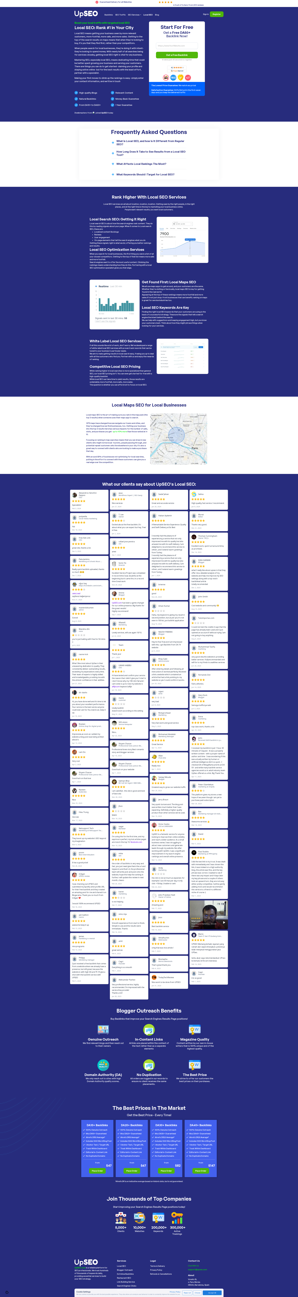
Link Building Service (126, 1282)
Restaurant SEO (124, 1278)
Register (217, 14)
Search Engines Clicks (126, 1286)
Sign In (206, 14)
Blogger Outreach (125, 1270)
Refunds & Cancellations (161, 1274)
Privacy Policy (156, 1270)
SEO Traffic (120, 15)
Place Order (97, 1171)
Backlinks (109, 15)
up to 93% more (120, 431)
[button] (134, 14)
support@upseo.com (197, 1269)
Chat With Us (193, 1266)
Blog (157, 15)
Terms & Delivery (157, 1266)
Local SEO (121, 1266)
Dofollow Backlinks (125, 1274)
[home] (87, 14)
